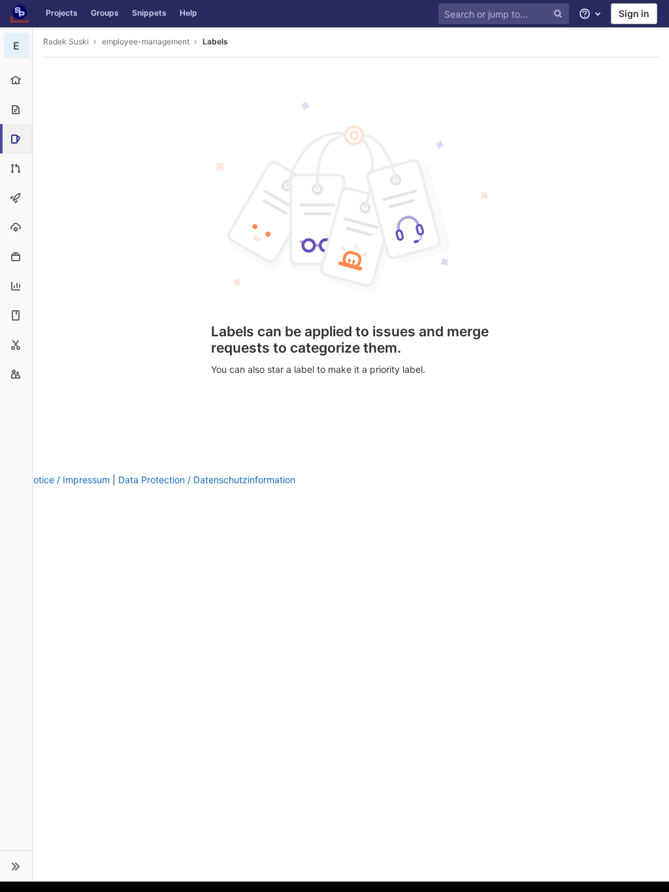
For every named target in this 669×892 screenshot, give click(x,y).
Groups (105, 13)
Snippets (149, 13)
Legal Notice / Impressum (55, 479)
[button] (16, 866)
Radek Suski (66, 41)
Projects (62, 13)
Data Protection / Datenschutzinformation (206, 479)
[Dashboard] (19, 13)
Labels (215, 41)
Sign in (634, 13)
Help (188, 13)
